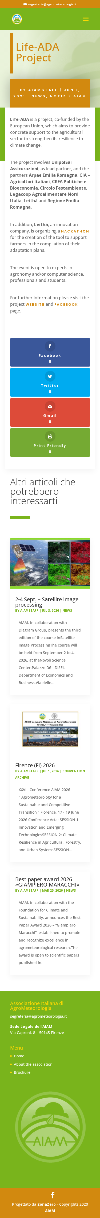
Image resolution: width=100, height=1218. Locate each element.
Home (19, 1055)
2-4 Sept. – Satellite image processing (46, 602)
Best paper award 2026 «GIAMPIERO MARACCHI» (47, 882)
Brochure (22, 1072)
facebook (66, 304)
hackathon (75, 231)
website (35, 304)
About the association (33, 1064)
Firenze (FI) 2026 (35, 765)
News (38, 96)
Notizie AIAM (68, 96)
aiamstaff (43, 90)
